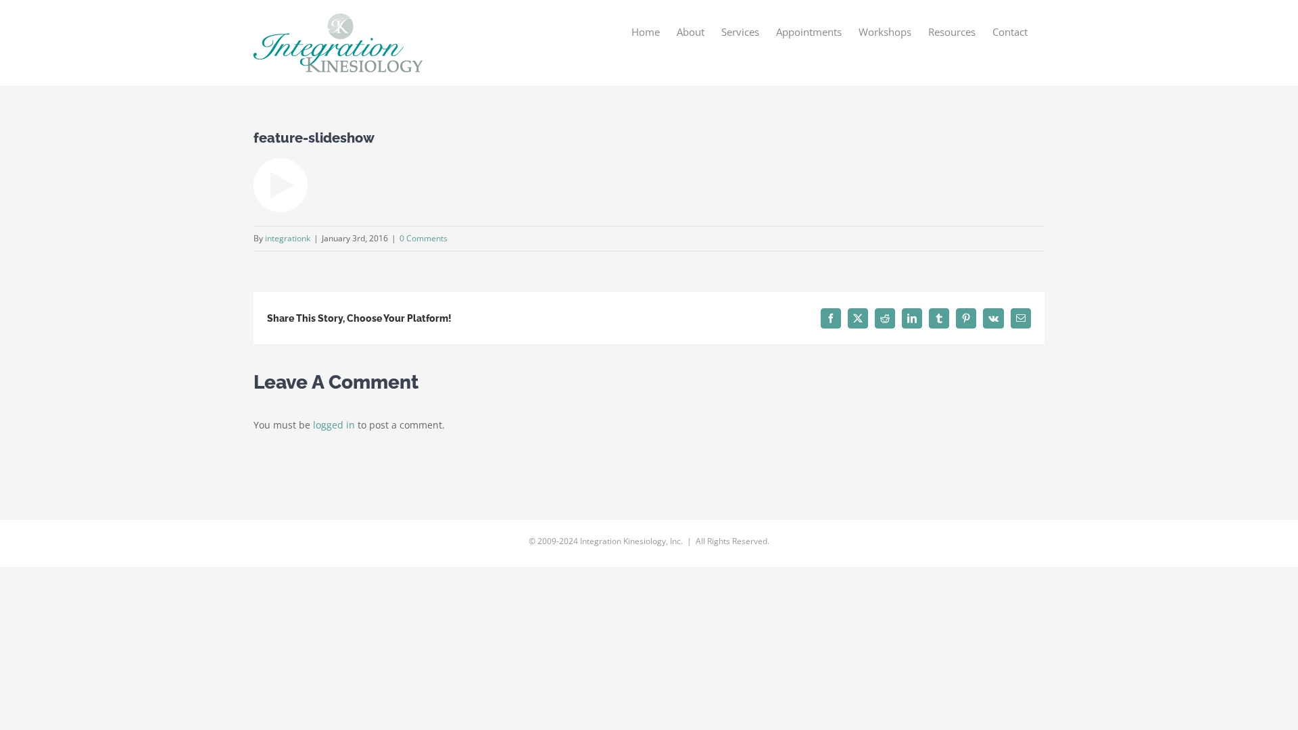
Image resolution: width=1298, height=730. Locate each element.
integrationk (287, 238)
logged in (334, 424)
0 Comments (424, 238)
